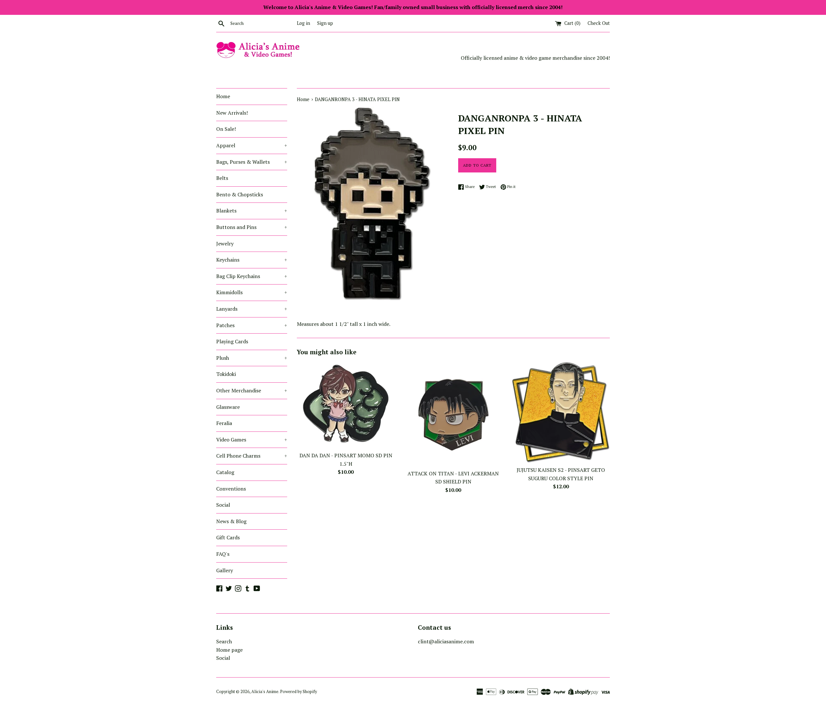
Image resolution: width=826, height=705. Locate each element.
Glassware (228, 406)
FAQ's (222, 553)
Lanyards (251, 308)
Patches (251, 325)
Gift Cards (228, 537)
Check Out (599, 23)
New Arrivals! (232, 112)
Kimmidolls (251, 292)
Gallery (224, 570)
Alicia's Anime (264, 691)
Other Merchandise (251, 390)
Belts (222, 177)
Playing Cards (232, 341)
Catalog (225, 472)
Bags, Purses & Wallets (251, 161)
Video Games (251, 439)
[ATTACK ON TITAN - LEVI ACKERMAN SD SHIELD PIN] (453, 414)
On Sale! (226, 128)
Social (223, 504)
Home (223, 96)
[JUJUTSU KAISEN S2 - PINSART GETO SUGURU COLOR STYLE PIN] (561, 412)
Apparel (251, 145)
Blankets (251, 210)
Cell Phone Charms (251, 455)
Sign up (325, 23)
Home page (229, 649)
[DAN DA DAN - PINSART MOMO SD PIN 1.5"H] (346, 405)
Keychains (251, 259)
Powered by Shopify (298, 691)
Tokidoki (226, 374)
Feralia (224, 423)
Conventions (231, 488)
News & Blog (231, 521)
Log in (303, 23)
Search (224, 641)
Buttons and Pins (251, 227)
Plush (251, 357)
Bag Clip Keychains (251, 276)
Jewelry (225, 243)
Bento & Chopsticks (239, 194)
